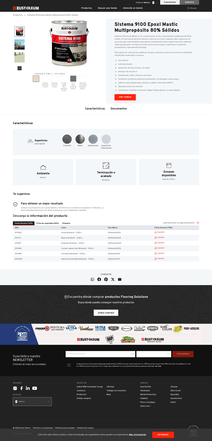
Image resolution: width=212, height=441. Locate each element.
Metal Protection (148, 394)
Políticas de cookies (85, 428)
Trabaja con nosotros (116, 391)
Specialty (174, 394)
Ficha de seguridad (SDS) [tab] (47, 223)
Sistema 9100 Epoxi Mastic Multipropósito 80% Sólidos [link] (52, 15)
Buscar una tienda (107, 8)
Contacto (81, 391)
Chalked (144, 398)
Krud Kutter (145, 387)
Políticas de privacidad (64, 428)
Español (161, 232)
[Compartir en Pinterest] (106, 279)
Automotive (176, 398)
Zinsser (174, 387)
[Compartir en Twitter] (113, 279)
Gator (173, 402)
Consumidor (170, 2)
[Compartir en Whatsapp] (92, 279)
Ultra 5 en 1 (145, 406)
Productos (18, 15)
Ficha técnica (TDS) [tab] (24, 223)
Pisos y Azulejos (147, 402)
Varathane (145, 391)
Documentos (119, 109)
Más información (137, 434)
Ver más (158, 366)
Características (95, 109)
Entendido (163, 435)
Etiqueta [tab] (66, 223)
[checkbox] (69, 365)
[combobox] (153, 354)
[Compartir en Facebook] (99, 279)
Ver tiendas (125, 97)
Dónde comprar (106, 313)
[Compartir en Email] (120, 279)
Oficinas (110, 387)
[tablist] (42, 223)
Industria (189, 2)
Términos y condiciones (43, 428)
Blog (109, 394)
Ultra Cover (175, 391)
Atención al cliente (133, 8)
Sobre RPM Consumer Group (90, 387)
